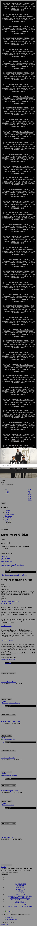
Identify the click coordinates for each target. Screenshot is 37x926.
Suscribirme (18, 471)
